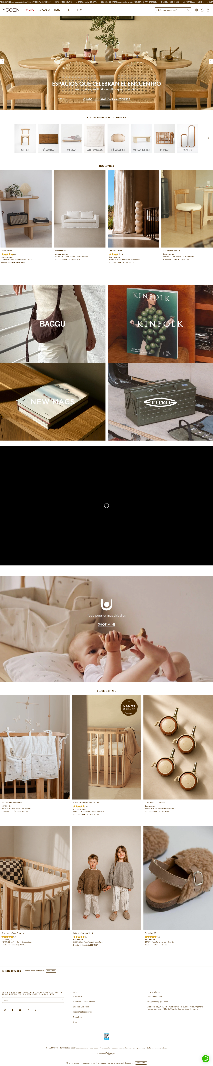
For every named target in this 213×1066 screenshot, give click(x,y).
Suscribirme (106, 68)
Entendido (141, 1063)
